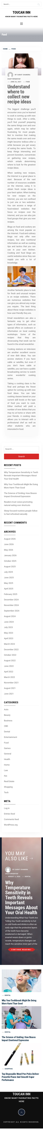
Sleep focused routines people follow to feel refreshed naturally (20, 512)
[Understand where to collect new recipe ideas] (21, 64)
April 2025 (8, 588)
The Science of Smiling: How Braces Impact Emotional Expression (20, 495)
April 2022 (8, 671)
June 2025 (9, 577)
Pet (5, 776)
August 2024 (10, 616)
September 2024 (11, 611)
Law (6, 770)
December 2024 (11, 599)
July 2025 (8, 572)
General (7, 753)
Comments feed (11, 819)
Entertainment (10, 737)
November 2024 (11, 605)
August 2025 (10, 566)
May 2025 (8, 583)
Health (7, 759)
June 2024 (9, 622)
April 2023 (8, 638)
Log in (7, 808)
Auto (6, 709)
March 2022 (9, 677)
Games (7, 748)
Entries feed (9, 814)
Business (8, 720)
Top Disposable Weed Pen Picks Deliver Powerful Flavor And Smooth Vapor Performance (20, 1076)
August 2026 (10, 539)
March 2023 (9, 644)
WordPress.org (11, 825)
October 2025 (10, 561)
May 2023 (8, 633)
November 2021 (11, 682)
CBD (6, 726)
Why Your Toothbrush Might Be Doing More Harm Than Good (21, 486)
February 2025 (10, 594)
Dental (7, 731)
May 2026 (8, 550)
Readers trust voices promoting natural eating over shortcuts (18, 503)
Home (7, 765)
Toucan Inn (21, 12)
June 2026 (9, 544)
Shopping (8, 787)
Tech (6, 792)
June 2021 (9, 694)
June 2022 (9, 666)
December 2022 (11, 649)
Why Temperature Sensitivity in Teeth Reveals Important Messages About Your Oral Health (21, 475)
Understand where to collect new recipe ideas (19, 94)
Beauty (7, 715)
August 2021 (10, 688)
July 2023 (8, 627)
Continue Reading (21, 950)
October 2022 (10, 655)
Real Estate (9, 781)
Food (28, 82)
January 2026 (10, 555)
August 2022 (10, 660)
